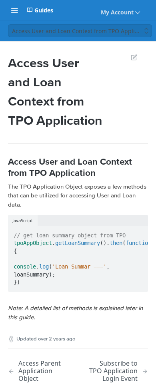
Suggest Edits (130, 57)
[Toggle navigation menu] (14, 10)
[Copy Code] (138, 233)
